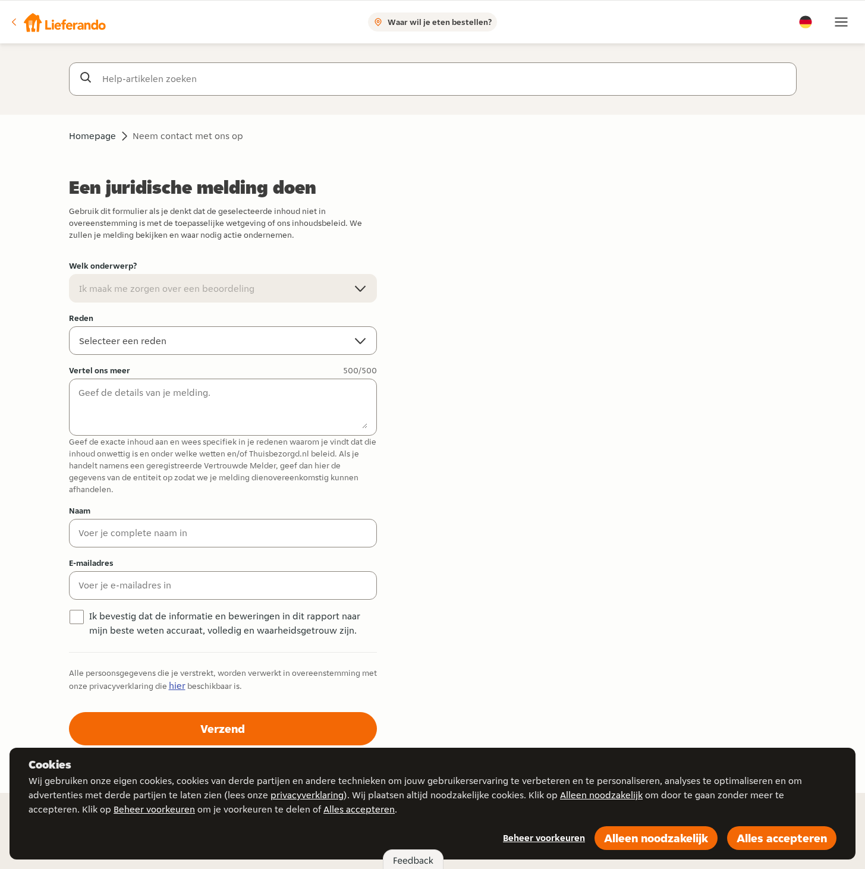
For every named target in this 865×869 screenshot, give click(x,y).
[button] (58, 22)
